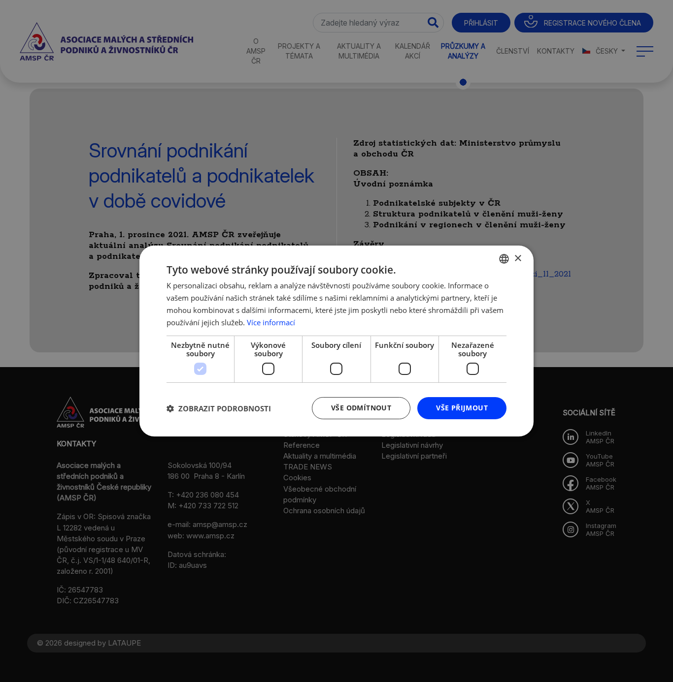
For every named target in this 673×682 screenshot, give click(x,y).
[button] (219, 408)
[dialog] (336, 341)
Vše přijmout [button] (462, 407)
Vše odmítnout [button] (361, 407)
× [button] (517, 258)
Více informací (271, 322)
